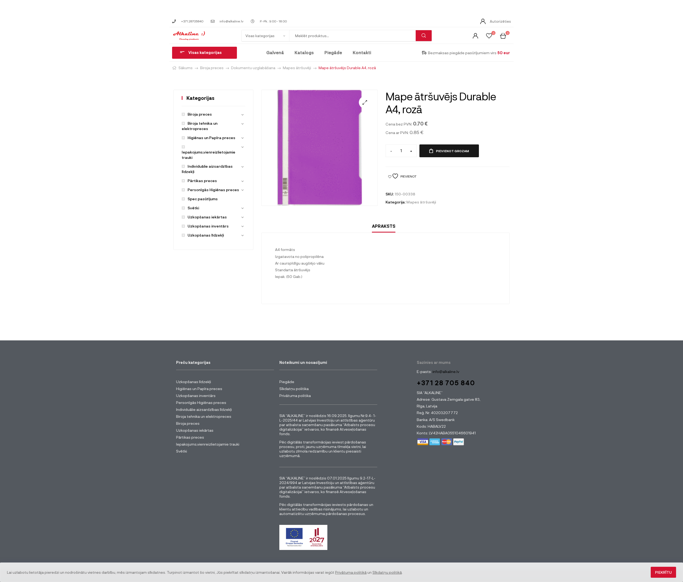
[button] (365, 102)
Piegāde (333, 52)
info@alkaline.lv (445, 371)
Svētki (193, 208)
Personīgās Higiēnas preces (213, 189)
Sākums (185, 67)
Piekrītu (663, 572)
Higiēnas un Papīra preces (211, 137)
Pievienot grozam (452, 151)
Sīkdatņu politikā (387, 572)
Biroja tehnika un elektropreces (203, 416)
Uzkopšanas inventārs (208, 226)
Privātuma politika (295, 395)
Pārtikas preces (202, 180)
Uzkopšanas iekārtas (207, 217)
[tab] (383, 226)
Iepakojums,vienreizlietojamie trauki (208, 155)
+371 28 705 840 (446, 383)
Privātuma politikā (351, 572)
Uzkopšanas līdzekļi (206, 235)
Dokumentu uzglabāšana (253, 67)
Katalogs (304, 52)
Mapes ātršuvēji (297, 67)
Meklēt (424, 35)
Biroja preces (212, 67)
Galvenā (275, 52)
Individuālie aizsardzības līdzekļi (204, 409)
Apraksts (383, 226)
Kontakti (362, 52)
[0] (489, 35)
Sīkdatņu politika (294, 388)
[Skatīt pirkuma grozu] (503, 35)
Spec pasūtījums (203, 198)
